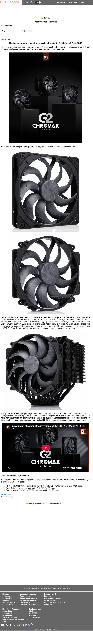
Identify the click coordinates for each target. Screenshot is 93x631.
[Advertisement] (46, 11)
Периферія (7, 615)
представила (14, 47)
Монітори (48, 604)
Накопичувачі (50, 594)
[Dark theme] (38, 2)
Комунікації (7, 613)
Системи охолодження (29, 604)
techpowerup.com (6, 494)
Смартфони (7, 611)
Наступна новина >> (55, 503)
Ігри (4, 621)
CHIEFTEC (33, 613)
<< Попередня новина (35, 503)
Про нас (5, 594)
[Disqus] (45, 534)
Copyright (6, 600)
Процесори (25, 596)
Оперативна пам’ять (28, 598)
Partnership (7, 598)
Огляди (71, 2)
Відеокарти (25, 602)
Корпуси (47, 596)
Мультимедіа (49, 600)
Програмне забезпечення (13, 619)
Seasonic (32, 615)
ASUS (31, 611)
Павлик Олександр (6, 496)
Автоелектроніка (9, 617)
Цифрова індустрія (28, 594)
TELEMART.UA (35, 617)
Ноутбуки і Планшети (11, 609)
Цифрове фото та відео (54, 602)
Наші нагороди (8, 602)
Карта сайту (7, 604)
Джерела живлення (52, 598)
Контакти (6, 596)
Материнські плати (28, 600)
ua (24, 2)
